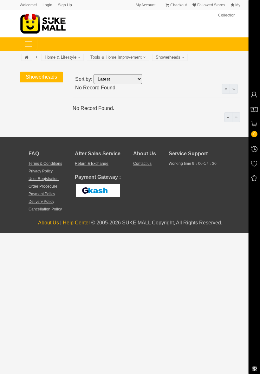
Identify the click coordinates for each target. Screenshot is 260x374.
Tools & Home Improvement (116, 57)
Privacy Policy (41, 171)
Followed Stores (210, 5)
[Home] (26, 57)
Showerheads (169, 57)
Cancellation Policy (45, 209)
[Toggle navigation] (28, 44)
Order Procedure (43, 186)
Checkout (178, 5)
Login (47, 5)
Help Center (76, 222)
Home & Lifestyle (61, 57)
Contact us (142, 163)
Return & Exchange (91, 163)
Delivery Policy (41, 201)
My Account (145, 5)
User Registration (44, 179)
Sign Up (65, 5)
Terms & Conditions (45, 163)
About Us (48, 222)
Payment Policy (42, 194)
